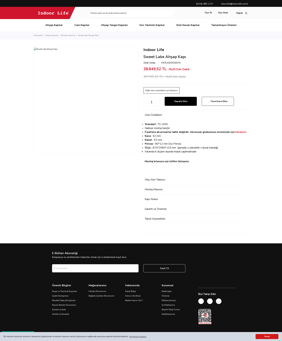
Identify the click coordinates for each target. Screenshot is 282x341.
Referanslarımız (169, 300)
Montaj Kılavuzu (154, 189)
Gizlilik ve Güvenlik (60, 314)
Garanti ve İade (59, 309)
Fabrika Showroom (97, 291)
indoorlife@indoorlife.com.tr (234, 3)
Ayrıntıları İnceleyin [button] (137, 336)
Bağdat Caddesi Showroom (101, 296)
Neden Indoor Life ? (134, 300)
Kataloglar (167, 291)
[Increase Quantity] (157, 102)
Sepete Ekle (180, 101)
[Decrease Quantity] (146, 102)
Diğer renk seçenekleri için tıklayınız (161, 90)
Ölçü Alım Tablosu (155, 179)
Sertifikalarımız (168, 314)
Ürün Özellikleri (153, 115)
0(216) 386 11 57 (204, 3)
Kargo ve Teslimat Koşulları (64, 291)
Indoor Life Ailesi (133, 296)
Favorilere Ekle (219, 101)
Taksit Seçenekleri (155, 219)
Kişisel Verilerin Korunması (64, 305)
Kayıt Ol (164, 268)
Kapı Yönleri (151, 199)
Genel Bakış (130, 291)
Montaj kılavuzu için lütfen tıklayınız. (167, 161)
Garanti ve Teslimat (155, 209)
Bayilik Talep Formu (171, 309)
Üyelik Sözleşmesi (60, 296)
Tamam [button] (267, 336)
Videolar (166, 296)
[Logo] (53, 13)
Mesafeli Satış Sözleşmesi (64, 300)
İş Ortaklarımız (168, 305)
